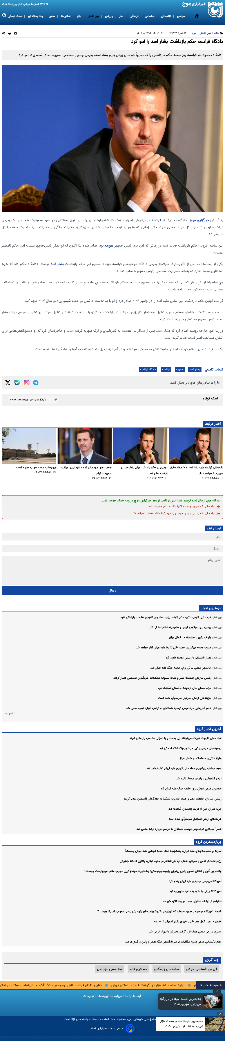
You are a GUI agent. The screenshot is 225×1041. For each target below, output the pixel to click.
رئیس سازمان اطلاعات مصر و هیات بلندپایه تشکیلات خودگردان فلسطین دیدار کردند (172, 798)
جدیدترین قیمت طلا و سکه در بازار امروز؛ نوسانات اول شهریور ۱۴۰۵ (181, 1024)
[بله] (17, 382)
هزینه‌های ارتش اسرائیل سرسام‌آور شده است (195, 819)
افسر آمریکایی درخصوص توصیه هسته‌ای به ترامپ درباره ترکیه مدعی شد (178, 829)
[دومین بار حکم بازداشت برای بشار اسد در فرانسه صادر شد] (140, 446)
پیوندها (102, 996)
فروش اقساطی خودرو (201, 969)
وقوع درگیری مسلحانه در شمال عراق (200, 758)
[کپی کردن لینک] (33, 400)
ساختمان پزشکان (166, 969)
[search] (4, 15)
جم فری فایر (138, 969)
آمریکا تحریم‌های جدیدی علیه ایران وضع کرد (195, 881)
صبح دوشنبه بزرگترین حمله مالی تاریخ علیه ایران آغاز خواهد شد (183, 768)
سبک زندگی (15, 16)
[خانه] (196, 16)
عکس (52, 16)
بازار (79, 16)
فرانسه (156, 220)
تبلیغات (89, 996)
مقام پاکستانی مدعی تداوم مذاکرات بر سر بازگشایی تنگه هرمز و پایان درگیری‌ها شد (173, 941)
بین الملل (94, 16)
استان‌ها (66, 16)
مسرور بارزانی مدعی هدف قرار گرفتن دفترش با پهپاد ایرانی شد (185, 931)
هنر (121, 16)
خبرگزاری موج (199, 220)
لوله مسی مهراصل (110, 969)
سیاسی (181, 16)
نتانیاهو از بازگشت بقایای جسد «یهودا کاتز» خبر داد (192, 901)
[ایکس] (7, 382)
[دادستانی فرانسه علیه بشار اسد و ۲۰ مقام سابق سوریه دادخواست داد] (196, 446)
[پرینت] (9, 34)
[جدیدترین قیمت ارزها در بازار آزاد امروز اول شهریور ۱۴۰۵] (212, 1001)
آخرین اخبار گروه (209, 729)
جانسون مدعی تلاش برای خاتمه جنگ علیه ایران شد (191, 788)
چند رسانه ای (35, 16)
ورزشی (109, 16)
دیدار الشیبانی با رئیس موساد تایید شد (198, 778)
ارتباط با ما (133, 996)
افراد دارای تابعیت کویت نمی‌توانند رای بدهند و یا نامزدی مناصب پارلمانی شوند (175, 738)
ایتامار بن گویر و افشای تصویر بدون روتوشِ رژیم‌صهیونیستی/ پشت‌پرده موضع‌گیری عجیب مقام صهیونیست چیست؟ (152, 871)
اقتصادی (166, 16)
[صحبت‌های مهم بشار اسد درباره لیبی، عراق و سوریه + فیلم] (85, 446)
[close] (217, 990)
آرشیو (11, 713)
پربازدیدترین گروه (208, 841)
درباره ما (116, 996)
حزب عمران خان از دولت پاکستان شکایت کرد (195, 809)
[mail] (15, 34)
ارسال (112, 590)
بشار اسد (57, 264)
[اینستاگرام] (26, 382)
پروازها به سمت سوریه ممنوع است (36, 467)
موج (129, 1019)
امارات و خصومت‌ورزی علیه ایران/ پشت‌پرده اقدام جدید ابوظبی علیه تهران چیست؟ (173, 851)
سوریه (109, 245)
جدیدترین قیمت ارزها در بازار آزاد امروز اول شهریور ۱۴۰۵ (180, 1001)
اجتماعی (150, 16)
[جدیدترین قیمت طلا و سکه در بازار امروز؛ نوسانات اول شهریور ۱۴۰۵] (215, 1024)
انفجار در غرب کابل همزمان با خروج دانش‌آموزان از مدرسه (187, 921)
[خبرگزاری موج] (215, 10)
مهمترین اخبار (211, 608)
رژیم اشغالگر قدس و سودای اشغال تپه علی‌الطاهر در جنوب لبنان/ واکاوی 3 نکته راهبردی (170, 861)
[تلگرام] (35, 383)
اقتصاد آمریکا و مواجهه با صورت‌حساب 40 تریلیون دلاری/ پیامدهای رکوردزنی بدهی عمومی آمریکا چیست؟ (159, 911)
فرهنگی (134, 16)
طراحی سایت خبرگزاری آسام (107, 1028)
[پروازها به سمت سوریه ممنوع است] (29, 446)
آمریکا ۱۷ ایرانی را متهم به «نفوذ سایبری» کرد (195, 891)
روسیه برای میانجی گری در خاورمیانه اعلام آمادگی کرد (190, 748)
